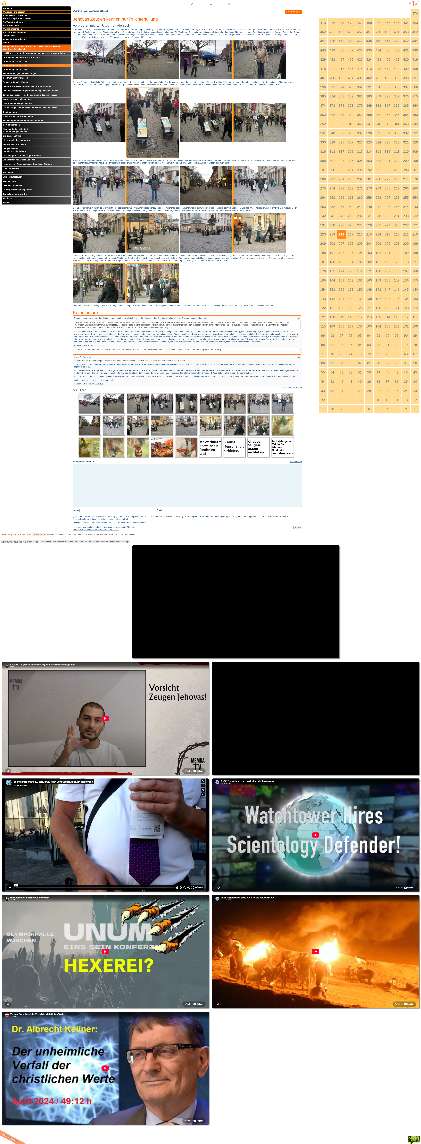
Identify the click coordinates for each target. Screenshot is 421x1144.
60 (378, 363)
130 (341, 308)
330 (323, 142)
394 (341, 87)
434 (378, 50)
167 (406, 271)
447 (360, 41)
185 (341, 262)
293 (360, 170)
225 (378, 225)
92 (387, 335)
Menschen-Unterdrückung (15, 39)
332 (406, 133)
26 (387, 391)
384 (332, 96)
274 (332, 188)
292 (369, 170)
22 (323, 400)
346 (378, 124)
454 (397, 32)
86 (341, 345)
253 (323, 207)
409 (406, 69)
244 (406, 207)
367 (387, 105)
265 (415, 188)
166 (415, 271)
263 (332, 197)
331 (415, 133)
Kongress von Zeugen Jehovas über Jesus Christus (27, 164)
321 (406, 142)
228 (350, 225)
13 (406, 400)
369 (369, 105)
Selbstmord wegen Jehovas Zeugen (20, 74)
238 (360, 216)
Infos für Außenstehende (14, 32)
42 (341, 381)
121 (323, 317)
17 (369, 400)
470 (350, 23)
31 (341, 391)
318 (332, 151)
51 (360, 372)
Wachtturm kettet (11, 25)
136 (387, 299)
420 (406, 59)
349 (350, 124)
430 (415, 50)
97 (341, 335)
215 (369, 234)
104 (378, 326)
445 (378, 41)
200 (406, 243)
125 (387, 308)
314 (369, 151)
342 (415, 124)
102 (397, 326)
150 (360, 289)
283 (350, 179)
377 (397, 96)
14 (397, 400)
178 (406, 262)
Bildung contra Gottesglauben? (17, 190)
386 (415, 87)
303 (369, 161)
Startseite (7, 8)
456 (378, 32)
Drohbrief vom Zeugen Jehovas (17, 103)
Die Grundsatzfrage (12, 136)
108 (341, 326)
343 (406, 124)
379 (378, 96)
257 (387, 197)
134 (406, 299)
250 (350, 207)
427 (341, 59)
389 (387, 87)
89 (415, 335)
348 (360, 124)
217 (350, 234)
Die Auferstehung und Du (15, 194)
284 (341, 179)
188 (415, 253)
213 (387, 234)
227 (360, 225)
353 (415, 115)
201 (397, 243)
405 (341, 78)
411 (387, 69)
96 (350, 335)
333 (397, 133)
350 (341, 124)
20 (341, 400)
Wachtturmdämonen (12, 29)
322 (397, 142)
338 (350, 133)
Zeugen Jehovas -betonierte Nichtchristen (14, 150)
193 (369, 253)
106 (360, 326)
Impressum (131, 534)
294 (350, 170)
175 (332, 271)
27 (378, 391)
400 (387, 78)
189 (406, 253)
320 (415, 142)
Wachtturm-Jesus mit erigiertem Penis (19, 542)
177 (415, 262)
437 (350, 50)
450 (332, 41)
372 (341, 105)
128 (360, 308)
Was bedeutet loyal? (12, 177)
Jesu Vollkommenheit (13, 185)
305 (350, 161)
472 (332, 23)
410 (397, 69)
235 (387, 216)
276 (415, 179)
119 (341, 317)
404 (350, 78)
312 (387, 151)
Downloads (53, 534)
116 (369, 317)
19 (350, 400)
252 (332, 207)
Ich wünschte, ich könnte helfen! (18, 116)
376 (406, 96)
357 (378, 115)
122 (415, 308)
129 (350, 308)
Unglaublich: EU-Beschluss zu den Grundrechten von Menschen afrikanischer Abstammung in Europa (84, 542)
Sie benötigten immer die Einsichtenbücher (23, 121)
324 (378, 142)
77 (323, 354)
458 (360, 32)
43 (332, 381)
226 (369, 225)
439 (332, 50)
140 (350, 299)
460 (341, 32)
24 (406, 391)
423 (378, 59)
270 (369, 188)
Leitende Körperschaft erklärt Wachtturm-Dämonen (27, 86)
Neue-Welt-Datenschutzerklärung (100, 516)
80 (397, 345)
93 (378, 335)
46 (406, 372)
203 (378, 243)
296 (332, 170)
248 (369, 207)
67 (415, 354)
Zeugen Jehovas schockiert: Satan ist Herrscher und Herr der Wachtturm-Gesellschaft (32, 47)
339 (341, 133)
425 (360, 59)
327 (350, 142)
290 (387, 170)
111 (415, 317)
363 (323, 115)
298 (415, 161)
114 (387, 317)
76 (332, 354)
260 (360, 197)
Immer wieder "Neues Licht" (16, 15)
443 (397, 41)
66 (323, 363)
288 (406, 170)
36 (397, 381)
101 (406, 326)
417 (332, 69)
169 (387, 271)
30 (350, 391)
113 (396, 317)
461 (332, 32)
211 (406, 234)
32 (332, 391)
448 (350, 41)
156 (406, 280)
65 (332, 363)
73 (360, 354)
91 (397, 335)
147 (387, 289)
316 (350, 151)
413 (369, 69)
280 (378, 179)
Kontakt (121, 534)
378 (387, 96)
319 (323, 151)
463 (415, 23)
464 (406, 23)
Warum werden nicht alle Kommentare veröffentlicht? (96, 530)
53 (341, 372)
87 (332, 345)
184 (350, 262)
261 (350, 197)
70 (387, 354)
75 (341, 354)
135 (397, 299)
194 (360, 253)
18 (360, 400)
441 (415, 41)
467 (378, 23)
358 (369, 115)
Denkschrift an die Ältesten (15, 82)
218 (341, 234)
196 (341, 253)
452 (415, 32)
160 (369, 280)
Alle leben (7, 198)
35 (406, 381)
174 (341, 271)
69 (397, 354)
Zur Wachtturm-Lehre (13, 22)
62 (360, 363)
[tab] (210, 3)
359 (360, 115)
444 (387, 41)
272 (350, 188)
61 (369, 363)
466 (387, 23)
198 (323, 253)
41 (350, 381)
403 (360, 78)
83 (369, 345)
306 (341, 161)
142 (332, 299)
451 (323, 41)
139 (360, 299)
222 (406, 225)
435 (369, 50)
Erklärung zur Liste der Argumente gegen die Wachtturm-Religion (34, 53)
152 (341, 289)
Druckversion (39, 534)
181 (378, 262)
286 (323, 179)
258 (378, 197)
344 (397, 124)
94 (369, 335)
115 (378, 317)
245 (397, 207)
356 (387, 115)
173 (350, 271)
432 (397, 50)
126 (378, 308)
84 (360, 345)
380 (369, 96)
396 (323, 87)
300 (397, 161)
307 (332, 161)
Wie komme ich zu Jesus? (15, 144)
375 (415, 96)
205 (360, 243)
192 (378, 253)
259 (369, 197)
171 (369, 271)
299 (406, 161)
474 (415, 13)
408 (415, 69)
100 (415, 326)
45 (415, 372)
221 (415, 225)
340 (332, 133)
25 (397, 391)
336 (369, 133)
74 (350, 354)
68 (406, 354)
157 (397, 280)
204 (369, 243)
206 (350, 243)
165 (323, 280)
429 (323, 59)
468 (369, 23)
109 (332, 326)
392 (360, 87)
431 (406, 50)
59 (387, 363)
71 (378, 354)
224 (387, 225)
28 (369, 391)
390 (378, 87)
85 (350, 345)
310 (406, 151)
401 (378, 78)
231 (323, 225)
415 (350, 69)
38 (378, 381)
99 (323, 335)
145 (406, 289)
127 (369, 308)
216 (360, 234)
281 (369, 179)
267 (397, 188)
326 (360, 142)
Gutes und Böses (11, 168)
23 (415, 391)
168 (397, 271)
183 (360, 262)
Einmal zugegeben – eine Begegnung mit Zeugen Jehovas (30, 95)
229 (341, 225)
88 (323, 345)
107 (350, 326)
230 (332, 225)
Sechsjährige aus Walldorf (162, 322)
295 (341, 170)
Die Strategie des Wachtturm (16, 140)
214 (378, 234)
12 (415, 400)
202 (387, 243)
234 (397, 216)
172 (360, 271)
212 (397, 234)
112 (406, 317)
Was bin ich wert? (11, 181)
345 (387, 124)
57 (406, 363)
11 (323, 409)
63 (350, 363)
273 (341, 188)
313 (378, 151)
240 (341, 216)
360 (350, 115)
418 (323, 69)
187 (323, 262)
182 (369, 262)
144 (415, 289)
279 (387, 179)
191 (387, 253)
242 (323, 216)
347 (369, 124)
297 (323, 170)
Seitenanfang (296, 462)
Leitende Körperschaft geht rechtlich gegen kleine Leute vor (31, 91)
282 (360, 179)
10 (332, 409)
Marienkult (8, 173)
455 (387, 32)
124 (397, 308)
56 (415, 363)
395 (332, 87)
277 (406, 179)
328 (341, 142)
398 (406, 78)
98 (332, 335)
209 (323, 243)
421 (397, 59)
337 (360, 133)
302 (378, 161)
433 (387, 50)
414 (360, 69)
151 (350, 289)
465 (397, 23)
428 (332, 59)
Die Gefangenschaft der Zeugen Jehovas (22, 155)
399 (397, 78)
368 (378, 105)
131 (332, 308)
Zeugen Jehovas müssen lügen (17, 99)
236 (378, 216)
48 (387, 372)
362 (332, 115)
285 (332, 179)
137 (378, 299)
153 (332, 289)
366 (397, 105)
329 (332, 142)
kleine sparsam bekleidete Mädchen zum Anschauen (228, 210)
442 (406, 41)
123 (406, 308)
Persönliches (9, 36)
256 (397, 197)
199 (415, 243)
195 (350, 253)
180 (387, 262)
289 (397, 170)
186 (332, 262)
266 (406, 188)
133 (415, 299)
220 (323, 234)
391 (369, 87)
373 (332, 105)
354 (406, 115)
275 (323, 188)
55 (323, 372)
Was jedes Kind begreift (14, 12)
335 (378, 133)
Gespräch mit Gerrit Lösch (15, 78)
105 (369, 326)
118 (350, 317)
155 (415, 280)
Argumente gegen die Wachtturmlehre (22, 57)
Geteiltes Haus (10, 112)
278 (397, 179)
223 (397, 225)
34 (415, 381)
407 (323, 78)
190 (397, 253)
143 (323, 299)
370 (360, 105)
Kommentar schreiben (292, 387)
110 (323, 326)
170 (378, 271)
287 (415, 170)
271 (360, 188)
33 (323, 391)
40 (360, 381)
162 (350, 280)
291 (378, 170)
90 (406, 335)
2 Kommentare (293, 12)
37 (387, 381)
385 (323, 96)
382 (350, 96)
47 (397, 372)
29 (360, 391)
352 (323, 124)
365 (406, 105)
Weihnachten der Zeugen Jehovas (19, 160)
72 (369, 354)
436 (360, 50)
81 (387, 345)
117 (360, 317)
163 (341, 280)
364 (415, 105)
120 (332, 317)
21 (332, 400)
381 (360, 96)
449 (341, 41)
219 (332, 234)
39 (369, 381)
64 (341, 363)
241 (332, 216)
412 (378, 69)
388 (397, 87)
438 (341, 50)
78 (415, 345)
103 (387, 326)
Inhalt (113, 534)
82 (378, 345)
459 (350, 32)
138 (369, 299)
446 (369, 41)
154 (323, 289)
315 (360, 151)
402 (369, 78)
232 (415, 216)
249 (360, 207)
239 (350, 216)
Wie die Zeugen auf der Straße (17, 19)
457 (369, 32)
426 (350, 59)
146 (397, 289)
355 (397, 115)
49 (378, 372)
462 (323, 32)
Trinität (6, 202)
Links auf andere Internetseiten (73, 534)
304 (360, 161)
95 (360, 335)
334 (387, 133)
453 (406, 32)
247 (378, 207)
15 (387, 400)
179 (397, 262)
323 (387, 142)
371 (350, 105)
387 (406, 87)
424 (369, 59)
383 (341, 96)
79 (406, 345)
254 (415, 197)
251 (341, 207)
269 (378, 188)
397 (415, 78)
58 (397, 363)
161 (360, 280)
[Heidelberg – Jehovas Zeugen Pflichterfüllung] (99, 59)
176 (323, 271)
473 (323, 23)
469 (360, 23)
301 (387, 161)
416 (341, 69)
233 (406, 216)
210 (415, 234)
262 (341, 197)
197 (332, 253)
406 (332, 78)
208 (332, 243)
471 (341, 23)
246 (387, 207)
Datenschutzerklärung (99, 534)
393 (350, 87)
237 (369, 216)
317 (341, 151)
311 (396, 151)
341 (323, 133)
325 (369, 142)
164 (332, 280)
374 (323, 105)
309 (415, 151)
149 (369, 289)
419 (415, 59)
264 (323, 197)
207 (341, 243)
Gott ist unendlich (11, 125)
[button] (210, 3)
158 (387, 280)
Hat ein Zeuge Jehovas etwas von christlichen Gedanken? (30, 108)
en (416, 3)
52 (350, 372)
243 (415, 207)
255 (406, 197)
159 (378, 280)
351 (332, 124)
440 (323, 50)
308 (323, 161)
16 (378, 400)
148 (378, 289)
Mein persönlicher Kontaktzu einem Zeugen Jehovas (15, 130)
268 (387, 188)
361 (341, 115)
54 (332, 372)
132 (323, 308)
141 (341, 299)
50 (369, 372)
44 (323, 381)
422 (387, 59)
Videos (6, 42)
